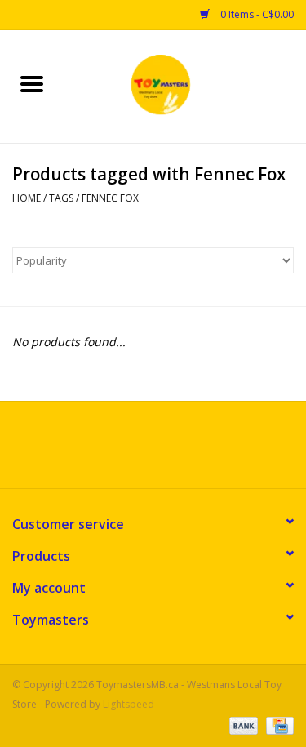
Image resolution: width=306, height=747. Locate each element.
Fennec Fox (110, 198)
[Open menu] (32, 83)
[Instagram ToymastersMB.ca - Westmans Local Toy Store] (168, 451)
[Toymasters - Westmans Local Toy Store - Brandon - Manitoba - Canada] (185, 85)
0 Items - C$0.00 (256, 14)
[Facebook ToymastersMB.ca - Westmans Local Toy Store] (139, 451)
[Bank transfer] (242, 724)
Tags (61, 198)
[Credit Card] (277, 724)
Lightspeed (128, 704)
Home (26, 198)
